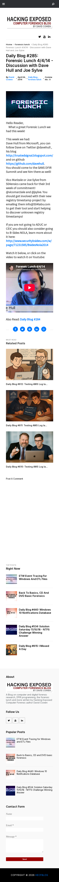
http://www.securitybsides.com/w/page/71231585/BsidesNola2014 (29, 243)
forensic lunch (22, 44)
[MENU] (3, 3)
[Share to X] (22, 329)
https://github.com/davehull (25, 163)
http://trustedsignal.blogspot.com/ (29, 155)
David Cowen (10, 78)
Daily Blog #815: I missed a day (34, 647)
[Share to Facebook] (15, 329)
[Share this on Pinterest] (29, 329)
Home (9, 44)
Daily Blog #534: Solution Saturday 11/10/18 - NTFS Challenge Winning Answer (34, 631)
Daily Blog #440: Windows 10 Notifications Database (35, 611)
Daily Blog (33, 77)
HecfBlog (41, 875)
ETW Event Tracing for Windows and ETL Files (33, 577)
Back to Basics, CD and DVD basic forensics (34, 594)
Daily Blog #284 (30, 319)
